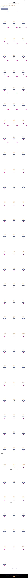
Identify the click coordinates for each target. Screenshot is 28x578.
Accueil (1, 5)
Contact (24, 0)
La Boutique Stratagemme (6, 5)
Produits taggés (4, 6)
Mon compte (26, 0)
